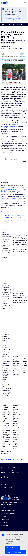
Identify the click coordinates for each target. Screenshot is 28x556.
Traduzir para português (11, 16)
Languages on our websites (8, 513)
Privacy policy (5, 519)
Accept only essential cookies (16, 552)
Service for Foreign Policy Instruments (11, 459)
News (4, 28)
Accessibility (4, 525)
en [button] (18, 2)
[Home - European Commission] (5, 2)
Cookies (3, 516)
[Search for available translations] (18, 126)
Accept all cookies (12, 548)
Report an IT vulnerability (8, 510)
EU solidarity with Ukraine (8, 488)
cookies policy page (11, 537)
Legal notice (4, 522)
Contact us (4, 507)
